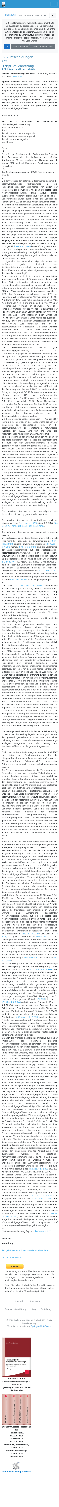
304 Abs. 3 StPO (36, 526)
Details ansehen (20, 46)
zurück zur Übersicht (12, 1257)
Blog (34, 1309)
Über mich (20, 1301)
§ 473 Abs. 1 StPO (43, 1231)
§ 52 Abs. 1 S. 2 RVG (41, 969)
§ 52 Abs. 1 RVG (42, 1198)
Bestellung (10, 14)
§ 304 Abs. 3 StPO (28, 585)
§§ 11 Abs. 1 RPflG (28, 523)
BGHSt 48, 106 (9, 561)
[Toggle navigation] (53, 4)
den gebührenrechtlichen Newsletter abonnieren (25, 1250)
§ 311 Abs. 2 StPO (48, 570)
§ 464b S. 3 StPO (27, 547)
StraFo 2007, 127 (45, 936)
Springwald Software (41, 1326)
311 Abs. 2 (22, 526)
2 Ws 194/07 (18, 76)
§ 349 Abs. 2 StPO (22, 246)
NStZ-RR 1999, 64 (30, 933)
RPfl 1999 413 (30, 957)
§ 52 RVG (41, 999)
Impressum (35, 1301)
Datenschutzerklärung (42, 46)
